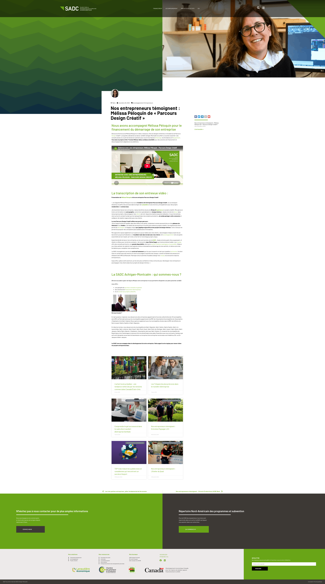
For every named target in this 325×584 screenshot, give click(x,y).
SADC (154, 240)
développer (121, 227)
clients (138, 214)
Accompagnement (172, 8)
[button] (195, 116)
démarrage (158, 137)
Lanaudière (145, 204)
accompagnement (168, 235)
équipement (176, 137)
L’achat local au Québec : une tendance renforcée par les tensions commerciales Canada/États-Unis (128, 386)
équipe (179, 242)
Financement (157, 8)
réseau (163, 255)
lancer (176, 212)
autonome (174, 251)
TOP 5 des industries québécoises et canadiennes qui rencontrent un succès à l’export (128, 471)
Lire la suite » (199, 129)
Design (114, 135)
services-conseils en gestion (133, 287)
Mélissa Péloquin (126, 197)
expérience (159, 210)
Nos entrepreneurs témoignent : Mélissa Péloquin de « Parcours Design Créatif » (206, 123)
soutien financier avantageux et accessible (164, 244)
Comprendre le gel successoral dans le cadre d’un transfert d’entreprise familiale (128, 429)
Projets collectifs (187, 8)
